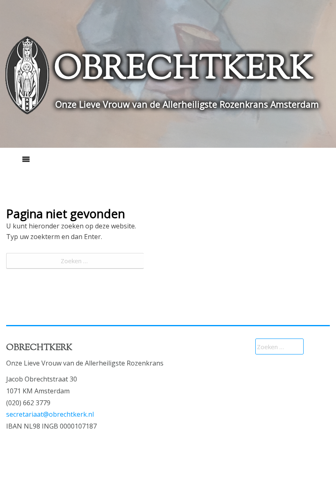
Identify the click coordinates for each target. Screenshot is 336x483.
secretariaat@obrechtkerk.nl (50, 414)
